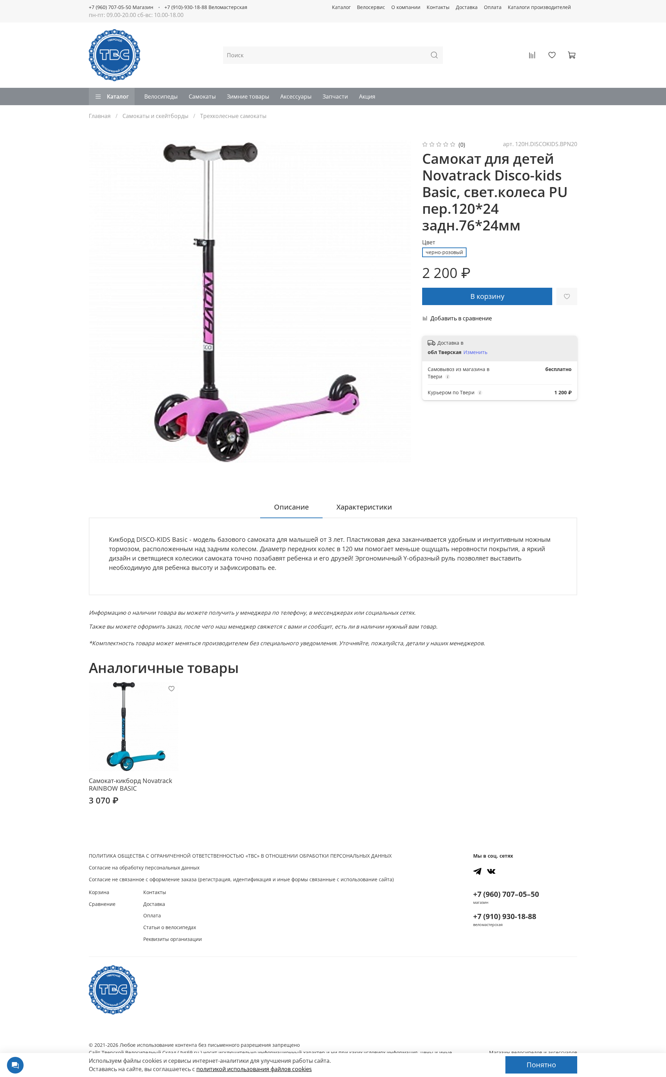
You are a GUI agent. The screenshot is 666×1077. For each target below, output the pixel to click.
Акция (367, 96)
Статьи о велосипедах (169, 927)
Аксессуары (295, 96)
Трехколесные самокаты (233, 116)
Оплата (493, 7)
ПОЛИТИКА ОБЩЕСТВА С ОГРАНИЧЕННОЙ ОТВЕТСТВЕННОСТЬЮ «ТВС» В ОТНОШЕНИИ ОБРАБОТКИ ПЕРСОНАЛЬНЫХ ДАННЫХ (240, 855)
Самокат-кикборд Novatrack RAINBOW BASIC (130, 784)
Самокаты (202, 96)
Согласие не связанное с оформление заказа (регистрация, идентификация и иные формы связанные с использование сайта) (241, 879)
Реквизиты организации (172, 939)
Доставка (467, 7)
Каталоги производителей (539, 7)
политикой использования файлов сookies (254, 1069)
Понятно (541, 1064)
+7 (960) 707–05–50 (506, 894)
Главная (100, 116)
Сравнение (102, 904)
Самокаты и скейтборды (155, 116)
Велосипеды (161, 96)
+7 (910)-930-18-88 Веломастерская (205, 7)
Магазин (533, 1052)
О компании (405, 7)
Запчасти (335, 96)
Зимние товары (248, 96)
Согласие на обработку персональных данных (144, 867)
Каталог (341, 7)
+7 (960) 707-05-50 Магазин (121, 7)
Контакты (438, 7)
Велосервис (371, 7)
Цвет (428, 242)
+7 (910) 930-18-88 (504, 916)
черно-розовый (444, 252)
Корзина (99, 892)
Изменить (475, 352)
